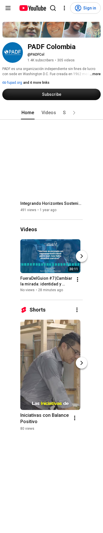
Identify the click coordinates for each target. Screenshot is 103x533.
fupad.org (14, 83)
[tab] (28, 113)
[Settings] (64, 8)
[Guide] (8, 8)
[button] (74, 113)
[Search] (52, 8)
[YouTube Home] (32, 8)
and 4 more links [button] (36, 83)
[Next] (81, 256)
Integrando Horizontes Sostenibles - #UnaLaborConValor (51, 203)
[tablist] (51, 113)
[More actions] (77, 279)
